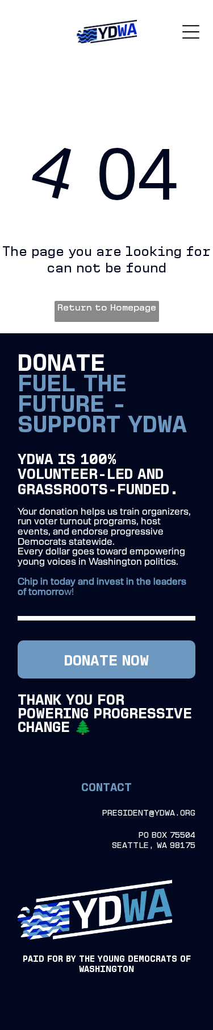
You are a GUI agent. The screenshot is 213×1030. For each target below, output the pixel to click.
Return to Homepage (106, 307)
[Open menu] (190, 31)
